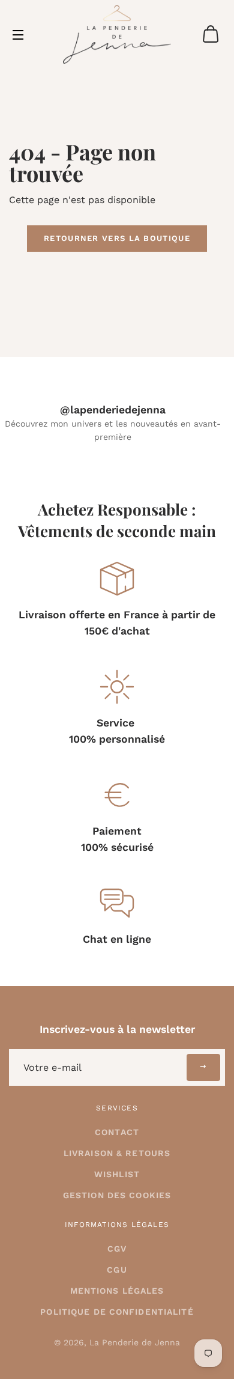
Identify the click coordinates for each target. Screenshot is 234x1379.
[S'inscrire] (203, 1067)
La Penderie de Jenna (134, 1342)
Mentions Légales (117, 1290)
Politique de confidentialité (116, 1312)
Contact (117, 1132)
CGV (117, 1248)
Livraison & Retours (117, 1153)
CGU (117, 1269)
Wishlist (117, 1174)
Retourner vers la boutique (117, 238)
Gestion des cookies (117, 1195)
